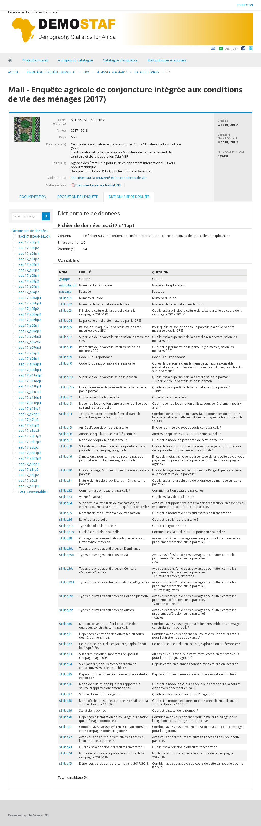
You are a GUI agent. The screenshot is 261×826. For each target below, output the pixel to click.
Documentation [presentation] (32, 196)
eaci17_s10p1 (28, 486)
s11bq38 (65, 700)
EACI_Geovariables (33, 491)
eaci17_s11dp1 (29, 397)
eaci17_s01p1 (28, 253)
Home (10, 60)
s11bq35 (65, 674)
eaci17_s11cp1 (29, 392)
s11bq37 (65, 694)
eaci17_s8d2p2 (29, 458)
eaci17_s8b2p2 (29, 442)
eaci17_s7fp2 (28, 419)
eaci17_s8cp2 (28, 447)
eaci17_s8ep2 (28, 464)
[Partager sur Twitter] (251, 49)
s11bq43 (65, 747)
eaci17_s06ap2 (29, 314)
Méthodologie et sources (167, 60)
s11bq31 (65, 634)
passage (65, 291)
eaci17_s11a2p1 (30, 381)
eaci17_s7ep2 (28, 414)
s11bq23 (65, 497)
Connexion (245, 5)
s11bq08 (65, 347)
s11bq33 (65, 654)
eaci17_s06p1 (28, 325)
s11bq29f (66, 610)
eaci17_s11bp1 (29, 386)
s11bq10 (65, 363)
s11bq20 (65, 470)
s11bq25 (65, 513)
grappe (64, 279)
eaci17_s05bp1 (29, 303)
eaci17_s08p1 (28, 358)
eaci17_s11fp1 (29, 408)
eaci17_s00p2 (28, 248)
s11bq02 (65, 304)
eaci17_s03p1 (28, 275)
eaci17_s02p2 (28, 270)
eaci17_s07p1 (28, 353)
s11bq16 (65, 434)
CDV (86, 72)
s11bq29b (66, 555)
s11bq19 (65, 456)
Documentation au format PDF (98, 185)
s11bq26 (65, 519)
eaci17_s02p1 (28, 264)
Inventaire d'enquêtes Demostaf (51, 72)
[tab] (32, 197)
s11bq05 (65, 327)
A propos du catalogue (75, 60)
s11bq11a (66, 377)
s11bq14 (65, 414)
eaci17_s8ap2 (28, 430)
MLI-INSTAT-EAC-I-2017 (111, 72)
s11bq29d (66, 582)
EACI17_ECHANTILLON (34, 236)
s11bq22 (65, 490)
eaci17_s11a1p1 (30, 375)
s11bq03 (65, 310)
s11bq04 (65, 320)
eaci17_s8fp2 (28, 469)
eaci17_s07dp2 (29, 347)
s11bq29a (66, 548)
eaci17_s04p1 (28, 286)
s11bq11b (66, 387)
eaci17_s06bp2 (29, 320)
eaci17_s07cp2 (29, 342)
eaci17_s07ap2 (29, 331)
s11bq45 (65, 763)
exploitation (67, 285)
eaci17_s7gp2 (28, 425)
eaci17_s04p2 (28, 292)
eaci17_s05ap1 (29, 298)
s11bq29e (66, 596)
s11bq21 (65, 480)
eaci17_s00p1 (28, 242)
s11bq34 (65, 664)
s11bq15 (65, 427)
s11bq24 (65, 503)
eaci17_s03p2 (28, 281)
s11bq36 (65, 684)
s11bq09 (65, 357)
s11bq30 (65, 624)
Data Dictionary (146, 72)
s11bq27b (66, 532)
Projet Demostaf (35, 60)
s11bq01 (65, 298)
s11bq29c (66, 568)
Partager (231, 48)
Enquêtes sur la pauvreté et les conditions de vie (108, 177)
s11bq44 (65, 753)
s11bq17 (65, 440)
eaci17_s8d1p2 (29, 453)
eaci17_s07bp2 (29, 336)
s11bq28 (65, 538)
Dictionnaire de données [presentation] (129, 196)
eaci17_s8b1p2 (29, 436)
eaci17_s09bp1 (29, 370)
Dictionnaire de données (29, 231)
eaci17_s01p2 (28, 259)
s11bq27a (66, 526)
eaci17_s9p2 (27, 480)
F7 (168, 72)
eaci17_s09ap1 (29, 364)
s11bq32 (65, 644)
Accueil (13, 72)
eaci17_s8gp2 (28, 475)
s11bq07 (65, 337)
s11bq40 (65, 717)
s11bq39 (65, 710)
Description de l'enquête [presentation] (77, 196)
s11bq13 (65, 403)
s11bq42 (65, 737)
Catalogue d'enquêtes (120, 60)
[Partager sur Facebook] (243, 49)
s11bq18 (65, 446)
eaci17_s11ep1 (29, 403)
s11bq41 (65, 727)
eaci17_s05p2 (28, 308)
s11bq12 (65, 397)
